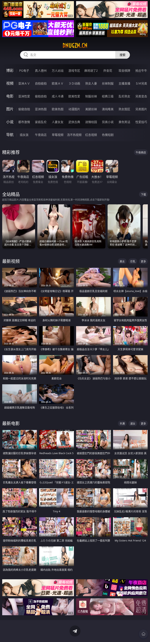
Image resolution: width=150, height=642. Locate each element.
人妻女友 (57, 122)
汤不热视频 (74, 135)
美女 (122, 261)
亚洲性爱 (24, 96)
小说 (10, 121)
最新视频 (11, 261)
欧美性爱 (74, 96)
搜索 (122, 55)
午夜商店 (41, 135)
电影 (10, 96)
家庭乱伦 (41, 122)
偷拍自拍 (41, 96)
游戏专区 (74, 71)
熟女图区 (124, 109)
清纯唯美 (108, 109)
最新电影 (11, 423)
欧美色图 (57, 109)
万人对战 (57, 71)
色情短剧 (108, 135)
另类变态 (141, 96)
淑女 (132, 423)
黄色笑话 (124, 122)
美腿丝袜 (91, 109)
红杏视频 (91, 135)
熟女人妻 (91, 83)
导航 (10, 134)
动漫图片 (74, 109)
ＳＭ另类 (141, 83)
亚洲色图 (41, 109)
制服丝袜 (91, 96)
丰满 (122, 423)
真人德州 (41, 71)
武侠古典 (74, 122)
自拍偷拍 (41, 83)
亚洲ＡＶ (24, 83)
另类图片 (141, 109)
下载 (143, 194)
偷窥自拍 (24, 109)
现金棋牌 (124, 71)
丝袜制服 (108, 83)
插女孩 (24, 135)
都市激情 (24, 122)
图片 (10, 109)
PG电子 (24, 71)
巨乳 (132, 261)
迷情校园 (91, 122)
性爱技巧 (141, 122)
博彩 (10, 70)
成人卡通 (57, 96)
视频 (10, 83)
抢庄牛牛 (141, 71)
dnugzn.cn (75, 45)
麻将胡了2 (91, 71)
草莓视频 (57, 135)
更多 (143, 261)
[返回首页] (143, 634)
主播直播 (124, 83)
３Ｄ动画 (74, 83)
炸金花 (107, 71)
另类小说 (108, 122)
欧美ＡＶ (57, 83)
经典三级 (108, 96)
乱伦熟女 (124, 96)
